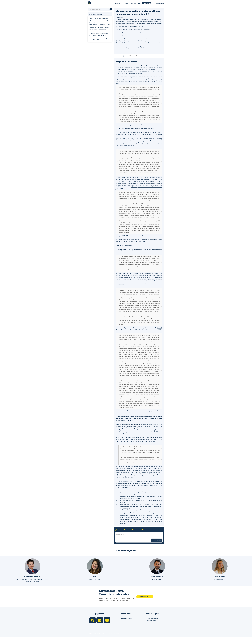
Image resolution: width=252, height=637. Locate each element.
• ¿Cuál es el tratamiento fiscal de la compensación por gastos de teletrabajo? (99, 29)
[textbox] (139, 537)
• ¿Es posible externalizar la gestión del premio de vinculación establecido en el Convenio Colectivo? (100, 22)
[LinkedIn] (100, 620)
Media (139, 3)
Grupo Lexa (132, 3)
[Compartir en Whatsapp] (136, 56)
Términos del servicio (152, 618)
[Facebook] (92, 620)
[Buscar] (110, 9)
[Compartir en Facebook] (127, 56)
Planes (126, 3)
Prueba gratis (147, 3)
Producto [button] (118, 3)
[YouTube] (107, 620)
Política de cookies (151, 620)
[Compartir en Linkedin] (133, 56)
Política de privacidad (152, 623)
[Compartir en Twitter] (130, 56)
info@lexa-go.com (127, 618)
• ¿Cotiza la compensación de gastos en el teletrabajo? (99, 39)
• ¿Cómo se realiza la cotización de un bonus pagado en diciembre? (99, 34)
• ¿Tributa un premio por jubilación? (99, 18)
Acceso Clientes (159, 3)
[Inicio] (89, 3)
